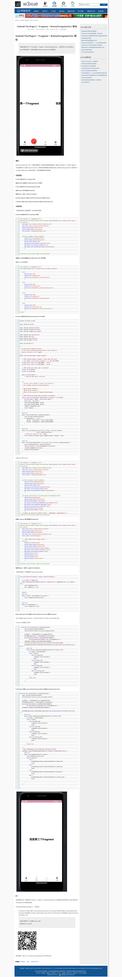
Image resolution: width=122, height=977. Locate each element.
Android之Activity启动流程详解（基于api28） (92, 33)
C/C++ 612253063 (55, 968)
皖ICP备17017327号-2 (53, 974)
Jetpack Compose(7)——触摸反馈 (89, 61)
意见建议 (43, 973)
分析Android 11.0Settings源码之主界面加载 (91, 45)
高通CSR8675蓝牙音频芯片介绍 (89, 40)
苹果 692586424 (72, 968)
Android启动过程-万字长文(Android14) (90, 68)
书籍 (65, 6)
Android (31, 20)
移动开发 (27, 20)
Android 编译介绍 (85, 82)
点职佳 (28, 961)
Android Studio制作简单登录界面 (89, 70)
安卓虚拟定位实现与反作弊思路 (88, 31)
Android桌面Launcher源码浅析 (88, 66)
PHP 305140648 (90, 968)
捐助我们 (48, 973)
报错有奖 (54, 973)
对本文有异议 (63, 29)
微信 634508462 (64, 968)
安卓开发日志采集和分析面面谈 (88, 63)
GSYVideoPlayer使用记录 (87, 52)
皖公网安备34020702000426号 (67, 974)
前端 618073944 (29, 968)
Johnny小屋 (37, 921)
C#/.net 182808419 (81, 968)
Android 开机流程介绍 (86, 77)
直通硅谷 (23, 961)
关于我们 (38, 973)
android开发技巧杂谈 (86, 38)
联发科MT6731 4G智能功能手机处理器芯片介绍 (92, 47)
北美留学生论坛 (35, 961)
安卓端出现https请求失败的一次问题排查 (91, 80)
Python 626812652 (46, 968)
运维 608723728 (98, 968)
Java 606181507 (37, 968)
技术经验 (22, 20)
